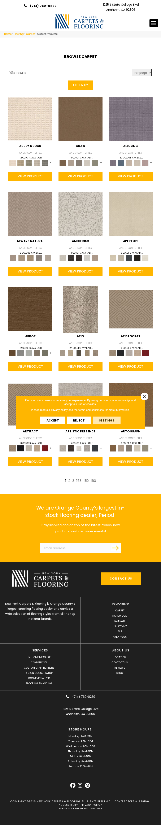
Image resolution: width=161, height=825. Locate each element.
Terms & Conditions (73, 808)
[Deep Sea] (95, 448)
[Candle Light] (78, 448)
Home (8, 34)
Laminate (120, 621)
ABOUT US (120, 650)
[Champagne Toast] (70, 163)
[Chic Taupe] (37, 163)
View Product (30, 176)
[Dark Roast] (78, 258)
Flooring (19, 34)
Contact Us (120, 662)
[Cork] (21, 258)
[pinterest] (87, 785)
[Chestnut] (30, 309)
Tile (120, 631)
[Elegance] (87, 163)
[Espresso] (137, 258)
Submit (116, 548)
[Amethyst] (131, 119)
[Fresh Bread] (95, 258)
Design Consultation (39, 673)
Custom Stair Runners (39, 667)
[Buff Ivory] (131, 214)
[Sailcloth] (30, 258)
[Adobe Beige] (80, 309)
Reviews (119, 667)
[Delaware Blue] (45, 163)
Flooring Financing (39, 683)
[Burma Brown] (70, 448)
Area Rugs (120, 636)
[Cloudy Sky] (20, 353)
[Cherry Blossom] (145, 353)
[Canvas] (80, 214)
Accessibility (68, 805)
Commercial (39, 662)
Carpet (30, 34)
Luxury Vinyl (120, 626)
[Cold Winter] (87, 448)
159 (86, 481)
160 (93, 481)
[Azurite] (120, 163)
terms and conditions (91, 409)
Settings (106, 420)
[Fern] (45, 353)
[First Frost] (87, 258)
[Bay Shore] (87, 353)
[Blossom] (145, 163)
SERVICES (40, 650)
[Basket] (30, 214)
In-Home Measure (39, 657)
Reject (79, 420)
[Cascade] (129, 353)
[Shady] (39, 258)
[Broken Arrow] (95, 353)
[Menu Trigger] (153, 23)
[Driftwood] (37, 353)
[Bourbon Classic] (80, 119)
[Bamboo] (20, 163)
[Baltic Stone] (62, 448)
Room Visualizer (39, 678)
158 (79, 481)
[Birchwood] (131, 309)
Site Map (96, 808)
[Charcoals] (70, 258)
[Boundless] (28, 163)
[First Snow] (145, 258)
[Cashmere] (137, 353)
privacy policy (59, 409)
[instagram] (80, 785)
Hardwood (119, 615)
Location (120, 657)
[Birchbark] (137, 163)
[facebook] (73, 785)
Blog (119, 673)
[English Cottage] (95, 163)
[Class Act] (78, 163)
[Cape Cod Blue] (129, 258)
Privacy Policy (91, 805)
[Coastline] (28, 353)
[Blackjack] (120, 353)
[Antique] (70, 353)
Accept (53, 420)
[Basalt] (129, 163)
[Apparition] (78, 353)
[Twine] (48, 258)
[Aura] (30, 119)
